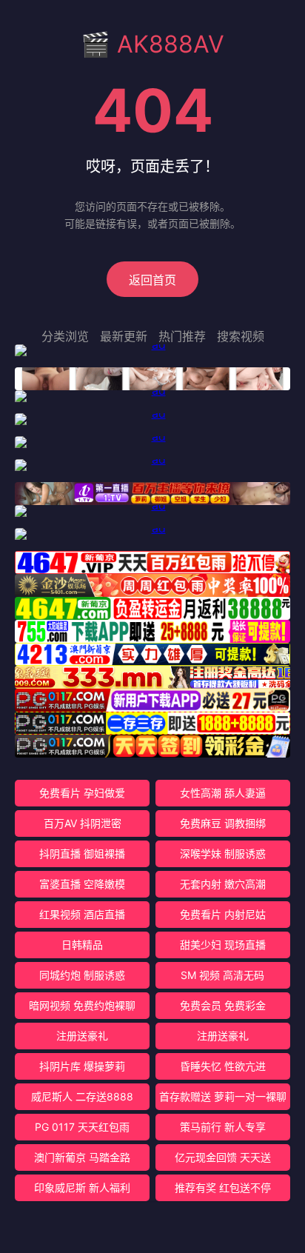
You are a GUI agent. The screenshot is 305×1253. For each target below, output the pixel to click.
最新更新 (123, 336)
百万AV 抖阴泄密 (82, 823)
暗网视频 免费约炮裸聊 (82, 1005)
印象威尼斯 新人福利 (82, 1187)
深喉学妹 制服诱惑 (223, 853)
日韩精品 (82, 944)
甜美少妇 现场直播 (223, 944)
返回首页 (152, 280)
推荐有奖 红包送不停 (223, 1187)
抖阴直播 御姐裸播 (82, 853)
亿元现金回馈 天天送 (223, 1157)
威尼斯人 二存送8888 (82, 1096)
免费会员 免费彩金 (223, 1005)
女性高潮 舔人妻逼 (223, 792)
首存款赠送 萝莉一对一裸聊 (222, 1096)
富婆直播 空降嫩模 (82, 884)
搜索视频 (240, 336)
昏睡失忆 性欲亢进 (223, 1066)
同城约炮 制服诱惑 (82, 975)
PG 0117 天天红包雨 (82, 1126)
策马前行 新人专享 (223, 1126)
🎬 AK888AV (152, 44)
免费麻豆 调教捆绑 (223, 823)
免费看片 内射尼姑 (223, 914)
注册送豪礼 (82, 1035)
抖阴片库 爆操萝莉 (82, 1066)
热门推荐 (182, 336)
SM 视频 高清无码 (222, 975)
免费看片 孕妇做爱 (82, 792)
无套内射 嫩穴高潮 (223, 884)
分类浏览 (65, 336)
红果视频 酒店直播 (82, 914)
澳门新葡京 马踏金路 (82, 1157)
